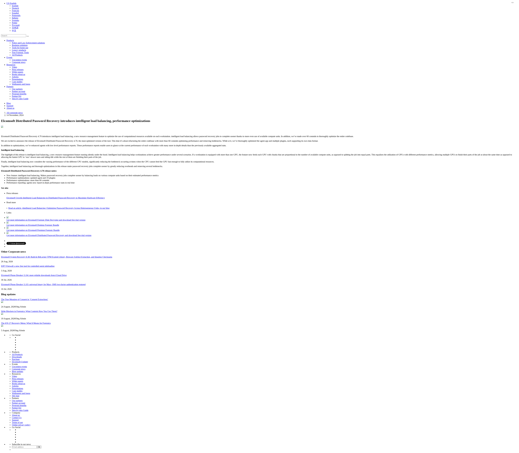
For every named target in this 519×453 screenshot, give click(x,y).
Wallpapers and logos (21, 84)
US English (11, 3)
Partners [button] (9, 86)
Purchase (16, 359)
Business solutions (20, 45)
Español (15, 13)
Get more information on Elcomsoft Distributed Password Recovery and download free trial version (48, 235)
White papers (17, 72)
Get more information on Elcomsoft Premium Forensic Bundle (33, 230)
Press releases (18, 69)
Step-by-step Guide (20, 99)
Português (16, 15)
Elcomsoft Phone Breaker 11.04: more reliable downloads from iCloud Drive (34, 275)
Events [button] (9, 57)
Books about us (18, 74)
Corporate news (18, 62)
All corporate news (14, 113)
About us (10, 108)
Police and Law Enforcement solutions (28, 43)
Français (15, 10)
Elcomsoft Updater (20, 362)
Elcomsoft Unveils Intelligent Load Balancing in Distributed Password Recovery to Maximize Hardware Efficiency (55, 198)
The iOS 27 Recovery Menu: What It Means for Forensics (26, 323)
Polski (14, 23)
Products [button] (10, 40)
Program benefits (19, 94)
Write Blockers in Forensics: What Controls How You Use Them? (29, 311)
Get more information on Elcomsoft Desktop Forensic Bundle (32, 225)
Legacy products (19, 50)
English (15, 6)
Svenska (15, 20)
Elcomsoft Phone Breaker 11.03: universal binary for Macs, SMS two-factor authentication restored (43, 284)
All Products (17, 55)
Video (14, 67)
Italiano (15, 18)
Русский (16, 25)
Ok (39, 447)
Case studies (17, 82)
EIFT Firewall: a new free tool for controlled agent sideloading (27, 266)
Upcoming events (19, 60)
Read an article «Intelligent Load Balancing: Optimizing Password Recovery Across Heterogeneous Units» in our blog (58, 208)
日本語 (15, 28)
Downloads (17, 357)
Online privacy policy (21, 425)
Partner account (18, 91)
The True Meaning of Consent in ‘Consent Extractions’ (24, 299)
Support (9, 106)
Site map (15, 396)
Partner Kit (16, 96)
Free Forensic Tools (20, 52)
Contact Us (16, 417)
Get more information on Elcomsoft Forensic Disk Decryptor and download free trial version (45, 220)
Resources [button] (10, 65)
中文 (14, 30)
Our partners (17, 89)
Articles (15, 77)
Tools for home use (20, 48)
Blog (8, 103)
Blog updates (17, 371)
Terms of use (17, 422)
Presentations (17, 79)
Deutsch (15, 8)
